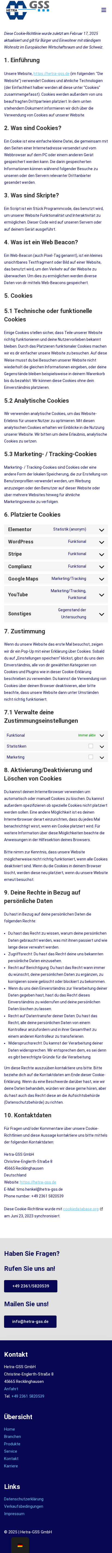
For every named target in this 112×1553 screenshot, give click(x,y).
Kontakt (11, 1458)
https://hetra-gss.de (51, 73)
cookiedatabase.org (81, 1208)
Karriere (11, 1466)
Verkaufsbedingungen (23, 1506)
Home (9, 1429)
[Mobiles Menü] (104, 10)
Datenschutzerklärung (23, 1499)
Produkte (12, 1443)
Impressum (14, 1513)
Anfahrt (11, 1388)
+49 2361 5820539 (27, 1396)
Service (10, 1451)
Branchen (12, 1436)
